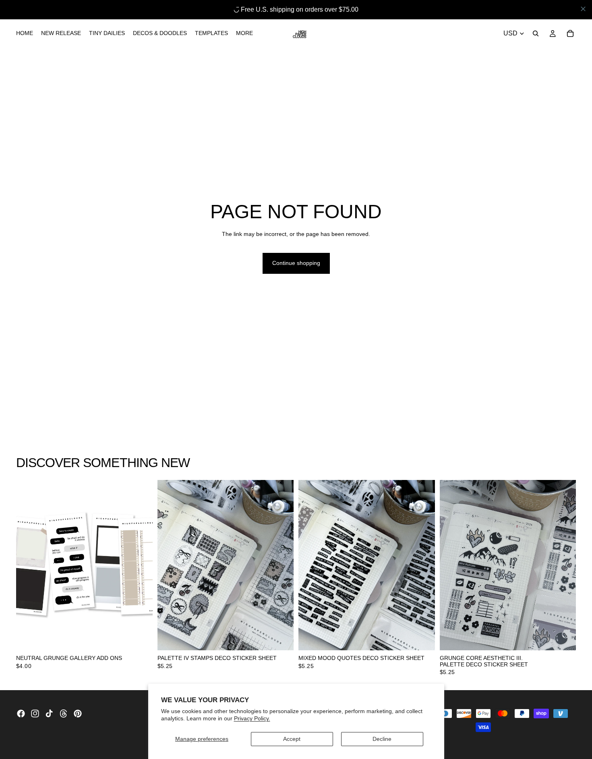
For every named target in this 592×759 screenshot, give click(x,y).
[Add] (281, 638)
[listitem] (244, 33)
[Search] (535, 33)
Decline (382, 739)
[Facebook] (21, 713)
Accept (291, 739)
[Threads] (63, 713)
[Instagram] (35, 713)
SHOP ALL (562, 466)
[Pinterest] (78, 713)
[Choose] (140, 638)
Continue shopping (296, 263)
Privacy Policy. (252, 718)
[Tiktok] (49, 713)
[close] (583, 9)
